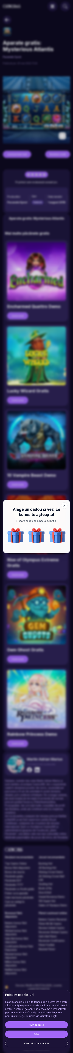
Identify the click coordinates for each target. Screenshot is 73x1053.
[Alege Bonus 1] (15, 535)
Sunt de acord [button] (36, 1024)
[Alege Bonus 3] (36, 535)
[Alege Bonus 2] (57, 535)
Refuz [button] (37, 1034)
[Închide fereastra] (64, 505)
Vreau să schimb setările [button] (36, 1043)
